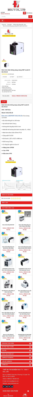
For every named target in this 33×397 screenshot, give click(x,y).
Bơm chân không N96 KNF (8, 224)
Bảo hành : (8, 84)
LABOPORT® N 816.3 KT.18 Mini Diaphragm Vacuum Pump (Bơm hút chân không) (24, 270)
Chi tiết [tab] (4, 101)
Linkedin (20, 76)
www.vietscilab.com (13, 383)
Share (5, 76)
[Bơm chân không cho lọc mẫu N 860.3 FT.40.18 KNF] (24, 282)
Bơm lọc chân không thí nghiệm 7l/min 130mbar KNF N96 (8, 336)
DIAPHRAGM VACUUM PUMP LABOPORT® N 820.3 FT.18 (24, 335)
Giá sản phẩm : (6, 95)
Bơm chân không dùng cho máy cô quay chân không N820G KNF (25, 226)
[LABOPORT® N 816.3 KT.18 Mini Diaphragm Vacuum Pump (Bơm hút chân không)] (24, 260)
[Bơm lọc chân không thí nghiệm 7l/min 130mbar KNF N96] (8, 326)
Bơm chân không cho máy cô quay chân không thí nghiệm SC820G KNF (8, 314)
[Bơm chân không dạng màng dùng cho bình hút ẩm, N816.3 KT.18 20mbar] (24, 238)
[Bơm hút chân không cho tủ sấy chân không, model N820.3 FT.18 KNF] (24, 304)
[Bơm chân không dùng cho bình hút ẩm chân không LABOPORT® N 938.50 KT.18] (8, 238)
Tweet (12, 76)
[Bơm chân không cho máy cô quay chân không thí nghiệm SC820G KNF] (8, 304)
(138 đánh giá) (11, 74)
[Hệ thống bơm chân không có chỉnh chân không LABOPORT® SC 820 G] (8, 282)
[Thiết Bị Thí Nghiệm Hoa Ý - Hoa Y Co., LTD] (16, 10)
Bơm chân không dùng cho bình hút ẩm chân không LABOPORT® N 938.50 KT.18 (8, 248)
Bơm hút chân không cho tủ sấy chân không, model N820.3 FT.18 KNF (25, 314)
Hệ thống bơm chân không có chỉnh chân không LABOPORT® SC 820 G (8, 292)
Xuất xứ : (9, 82)
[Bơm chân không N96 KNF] (8, 216)
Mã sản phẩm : (8, 80)
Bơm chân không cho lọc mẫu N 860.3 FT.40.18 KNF (24, 291)
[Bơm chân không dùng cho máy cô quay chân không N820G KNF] (24, 216)
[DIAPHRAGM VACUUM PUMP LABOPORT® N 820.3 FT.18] (24, 326)
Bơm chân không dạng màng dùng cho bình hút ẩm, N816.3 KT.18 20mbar (24, 248)
